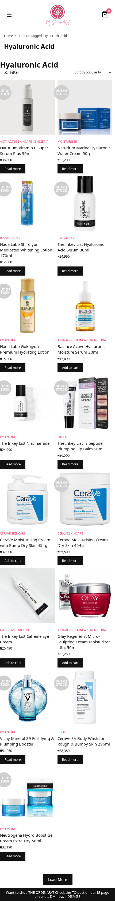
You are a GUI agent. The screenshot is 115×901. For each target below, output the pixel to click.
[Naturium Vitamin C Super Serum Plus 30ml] (27, 107)
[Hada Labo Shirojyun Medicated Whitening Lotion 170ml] (27, 203)
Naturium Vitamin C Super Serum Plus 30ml (24, 150)
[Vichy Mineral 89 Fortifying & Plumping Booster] (27, 697)
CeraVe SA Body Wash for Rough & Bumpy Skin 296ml (83, 741)
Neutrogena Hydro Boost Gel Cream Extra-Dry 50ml (26, 837)
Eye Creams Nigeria (15, 630)
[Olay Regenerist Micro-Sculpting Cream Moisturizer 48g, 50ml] (84, 595)
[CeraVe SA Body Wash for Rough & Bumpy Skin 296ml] (84, 697)
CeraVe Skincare (12, 533)
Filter (14, 72)
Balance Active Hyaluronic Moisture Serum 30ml (81, 349)
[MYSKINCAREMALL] (57, 14)
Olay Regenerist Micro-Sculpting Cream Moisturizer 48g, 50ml (83, 641)
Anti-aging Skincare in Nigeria (24, 141)
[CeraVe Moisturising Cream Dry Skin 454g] (84, 499)
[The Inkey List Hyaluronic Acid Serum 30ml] (84, 203)
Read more (13, 168)
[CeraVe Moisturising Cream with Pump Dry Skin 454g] (27, 499)
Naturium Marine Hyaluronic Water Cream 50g (83, 150)
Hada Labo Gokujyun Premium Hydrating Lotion (24, 349)
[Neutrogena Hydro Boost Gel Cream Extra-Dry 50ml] (27, 794)
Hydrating (65, 238)
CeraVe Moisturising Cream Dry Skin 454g (82, 542)
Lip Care (63, 437)
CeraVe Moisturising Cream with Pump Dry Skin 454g (25, 542)
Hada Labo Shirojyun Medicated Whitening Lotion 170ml (26, 250)
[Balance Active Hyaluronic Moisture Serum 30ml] (84, 305)
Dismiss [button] (73, 896)
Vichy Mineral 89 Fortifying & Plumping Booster (27, 741)
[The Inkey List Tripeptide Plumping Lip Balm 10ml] (84, 402)
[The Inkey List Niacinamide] (27, 402)
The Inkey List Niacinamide (24, 443)
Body (61, 732)
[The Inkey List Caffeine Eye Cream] (27, 595)
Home (8, 36)
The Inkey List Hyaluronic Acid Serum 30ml (80, 247)
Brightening (10, 238)
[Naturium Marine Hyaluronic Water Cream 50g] (84, 107)
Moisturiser (67, 141)
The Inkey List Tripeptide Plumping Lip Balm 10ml (80, 445)
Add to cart (70, 367)
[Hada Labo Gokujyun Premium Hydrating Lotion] (27, 305)
